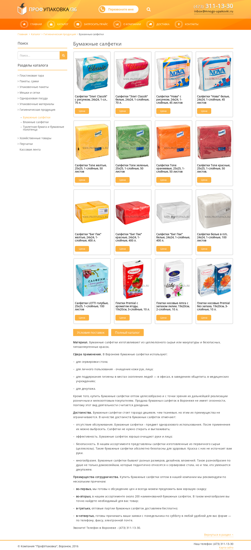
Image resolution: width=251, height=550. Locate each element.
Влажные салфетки (36, 122)
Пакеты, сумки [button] (29, 81)
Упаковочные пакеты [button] (34, 87)
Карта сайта (226, 547)
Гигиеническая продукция (60, 34)
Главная (23, 34)
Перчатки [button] (26, 144)
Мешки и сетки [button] (30, 92)
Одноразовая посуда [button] (34, 98)
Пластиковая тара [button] (32, 75)
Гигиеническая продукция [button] (37, 109)
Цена (82, 111)
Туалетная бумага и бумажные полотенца (43, 128)
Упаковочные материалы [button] (37, 104)
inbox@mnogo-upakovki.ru (213, 11)
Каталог (36, 34)
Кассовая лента (30, 149)
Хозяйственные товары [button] (35, 138)
